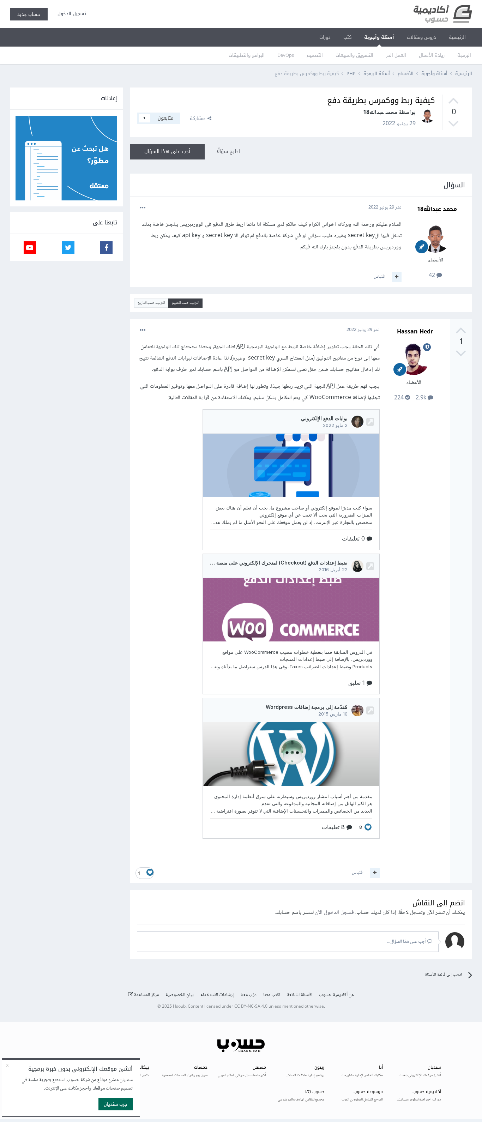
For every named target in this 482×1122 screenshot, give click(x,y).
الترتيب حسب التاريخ (151, 303)
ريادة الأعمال (432, 55)
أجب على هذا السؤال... (407, 941)
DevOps (285, 55)
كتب (347, 37)
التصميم (315, 55)
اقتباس (379, 276)
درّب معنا (249, 995)
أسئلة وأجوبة (379, 37)
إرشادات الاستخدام (217, 995)
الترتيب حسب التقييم (185, 303)
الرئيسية (457, 37)
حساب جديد (28, 14)
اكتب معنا (271, 995)
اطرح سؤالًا (228, 151)
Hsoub (179, 1007)
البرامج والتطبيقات (247, 55)
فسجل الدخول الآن (334, 912)
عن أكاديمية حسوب (336, 995)
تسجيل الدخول (70, 13)
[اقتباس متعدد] (397, 277)
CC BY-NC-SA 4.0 (250, 1007)
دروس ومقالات (421, 37)
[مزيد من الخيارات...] (142, 208)
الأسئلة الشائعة (299, 995)
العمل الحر (396, 55)
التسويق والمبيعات (354, 55)
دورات (325, 37)
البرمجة (464, 55)
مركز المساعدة (146, 995)
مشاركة (198, 118)
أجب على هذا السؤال (167, 151)
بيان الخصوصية (179, 995)
